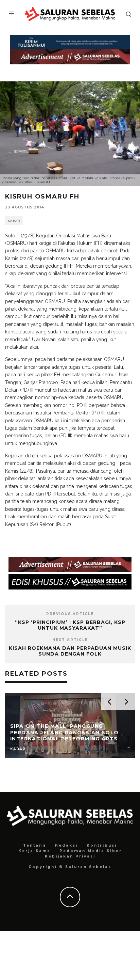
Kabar (14, 220)
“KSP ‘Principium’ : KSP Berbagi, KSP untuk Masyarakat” (70, 625)
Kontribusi (102, 845)
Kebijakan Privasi (70, 856)
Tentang (34, 845)
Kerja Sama (34, 851)
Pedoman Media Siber (90, 851)
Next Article (70, 640)
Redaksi (66, 845)
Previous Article (70, 614)
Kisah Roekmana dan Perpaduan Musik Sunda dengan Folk (70, 651)
